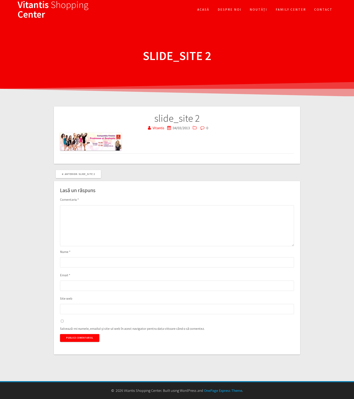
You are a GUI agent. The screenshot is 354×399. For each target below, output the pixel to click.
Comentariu (69, 199)
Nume (65, 252)
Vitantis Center (53, 9)
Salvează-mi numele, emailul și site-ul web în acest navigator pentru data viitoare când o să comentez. (132, 328)
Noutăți (258, 9)
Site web (66, 298)
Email (65, 275)
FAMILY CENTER (291, 9)
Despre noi (230, 9)
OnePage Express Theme (223, 390)
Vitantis (158, 128)
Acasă (203, 9)
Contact (323, 9)
